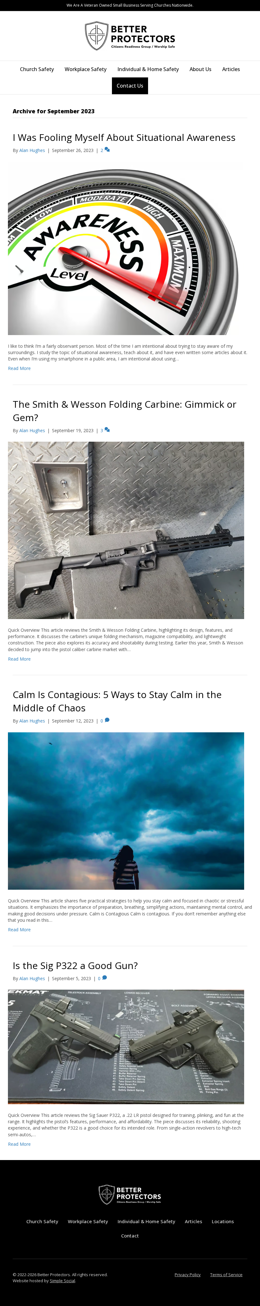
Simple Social (62, 1280)
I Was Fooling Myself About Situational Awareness (124, 137)
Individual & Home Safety (148, 69)
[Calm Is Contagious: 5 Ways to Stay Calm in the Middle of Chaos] (126, 811)
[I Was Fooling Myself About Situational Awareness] (126, 248)
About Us (200, 69)
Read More (19, 368)
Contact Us (130, 85)
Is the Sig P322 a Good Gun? (75, 965)
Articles (231, 69)
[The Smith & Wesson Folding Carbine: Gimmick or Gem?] (126, 530)
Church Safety (37, 69)
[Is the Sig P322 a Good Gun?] (126, 1046)
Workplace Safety (86, 69)
